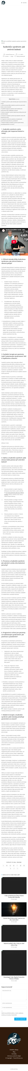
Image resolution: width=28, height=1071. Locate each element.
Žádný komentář (21, 56)
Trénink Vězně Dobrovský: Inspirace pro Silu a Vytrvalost (14, 919)
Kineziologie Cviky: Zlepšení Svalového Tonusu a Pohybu (14, 978)
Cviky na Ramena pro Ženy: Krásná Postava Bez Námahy (14, 896)
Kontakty (14, 1054)
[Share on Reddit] (24, 865)
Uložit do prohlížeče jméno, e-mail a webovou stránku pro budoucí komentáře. (12, 1014)
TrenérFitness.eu (10, 54)
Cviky (11, 56)
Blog (14, 1052)
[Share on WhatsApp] (17, 868)
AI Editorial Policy (14, 1069)
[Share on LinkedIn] (13, 865)
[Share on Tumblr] (10, 868)
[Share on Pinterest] (10, 865)
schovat (17, 99)
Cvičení (7, 56)
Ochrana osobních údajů (14, 1056)
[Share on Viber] (17, 865)
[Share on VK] (20, 865)
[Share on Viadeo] (14, 868)
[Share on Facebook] (6, 865)
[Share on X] (3, 865)
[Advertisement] (14, 20)
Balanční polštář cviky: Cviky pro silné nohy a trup (14, 944)
